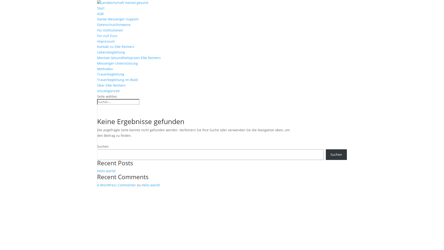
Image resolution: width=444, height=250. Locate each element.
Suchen (103, 146)
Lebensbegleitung (111, 52)
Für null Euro (107, 36)
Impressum (106, 41)
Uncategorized (108, 91)
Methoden (105, 69)
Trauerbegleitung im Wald (117, 80)
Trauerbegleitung (110, 74)
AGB (100, 14)
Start (101, 8)
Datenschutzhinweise (113, 24)
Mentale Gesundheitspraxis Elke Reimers (129, 58)
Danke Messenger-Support (118, 19)
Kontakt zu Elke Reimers (115, 46)
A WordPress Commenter (116, 185)
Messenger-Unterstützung (117, 63)
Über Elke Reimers (111, 85)
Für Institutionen (110, 30)
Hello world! (106, 171)
